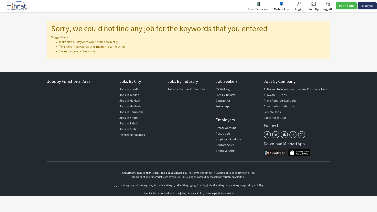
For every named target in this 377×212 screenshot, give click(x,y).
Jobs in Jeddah (129, 95)
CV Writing (223, 89)
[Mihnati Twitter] (275, 134)
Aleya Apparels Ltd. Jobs (280, 100)
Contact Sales (225, 145)
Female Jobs (272, 112)
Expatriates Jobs (275, 118)
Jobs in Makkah (129, 100)
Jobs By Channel (178, 89)
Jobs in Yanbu (128, 129)
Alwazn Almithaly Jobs (279, 106)
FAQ (183, 193)
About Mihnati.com (169, 193)
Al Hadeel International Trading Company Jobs (295, 89)
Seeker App (223, 106)
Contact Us (223, 100)
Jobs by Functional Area (69, 81)
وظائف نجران (121, 185)
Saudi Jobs (149, 193)
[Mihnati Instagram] (301, 134)
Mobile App (281, 9)
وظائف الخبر (181, 185)
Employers (367, 6)
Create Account (226, 128)
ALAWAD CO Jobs (275, 95)
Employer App (225, 151)
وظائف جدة (232, 185)
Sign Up (313, 9)
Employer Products (229, 139)
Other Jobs (197, 89)
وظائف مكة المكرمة (160, 185)
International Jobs (132, 135)
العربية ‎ (327, 9)
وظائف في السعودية (252, 185)
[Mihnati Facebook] (267, 134)
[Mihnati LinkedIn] (292, 134)
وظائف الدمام (216, 185)
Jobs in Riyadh (129, 89)
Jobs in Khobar (129, 118)
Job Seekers (227, 81)
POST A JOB (346, 6)
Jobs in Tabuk (128, 123)
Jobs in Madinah (130, 106)
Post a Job (223, 133)
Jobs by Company (280, 81)
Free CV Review (258, 9)
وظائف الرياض (198, 185)
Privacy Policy (196, 193)
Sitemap (211, 193)
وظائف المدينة (139, 185)
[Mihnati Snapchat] (284, 134)
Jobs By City (130, 81)
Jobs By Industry (182, 81)
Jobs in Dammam (131, 112)
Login (299, 9)
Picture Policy (226, 193)
